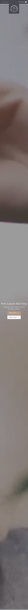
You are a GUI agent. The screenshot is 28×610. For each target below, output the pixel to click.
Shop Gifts (13, 313)
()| (21, 2)
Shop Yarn (13, 317)
